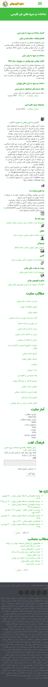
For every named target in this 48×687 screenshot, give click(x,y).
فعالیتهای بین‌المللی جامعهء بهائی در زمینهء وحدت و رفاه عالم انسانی (23, 544)
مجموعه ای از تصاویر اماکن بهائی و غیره (28, 259)
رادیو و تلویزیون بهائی (35, 280)
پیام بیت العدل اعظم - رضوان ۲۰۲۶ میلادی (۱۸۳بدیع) (22, 511)
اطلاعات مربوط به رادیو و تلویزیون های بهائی (26, 284)
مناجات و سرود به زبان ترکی (33, 55)
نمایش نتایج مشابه (26, 469)
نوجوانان (40, 243)
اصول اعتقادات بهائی (28, 306)
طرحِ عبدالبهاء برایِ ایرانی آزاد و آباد (25, 552)
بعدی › (17, 532)
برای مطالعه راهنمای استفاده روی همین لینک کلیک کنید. (20, 449)
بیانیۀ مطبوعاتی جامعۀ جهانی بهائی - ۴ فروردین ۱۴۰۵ (20, 525)
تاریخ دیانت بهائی (30, 353)
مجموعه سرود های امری (34, 104)
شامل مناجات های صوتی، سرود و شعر (28, 235)
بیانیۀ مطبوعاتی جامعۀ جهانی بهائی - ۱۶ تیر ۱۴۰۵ (20, 501)
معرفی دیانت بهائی (29, 386)
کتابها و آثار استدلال (29, 397)
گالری (42, 255)
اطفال (42, 231)
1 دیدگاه (22, 95)
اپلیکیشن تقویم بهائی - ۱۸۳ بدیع (26, 521)
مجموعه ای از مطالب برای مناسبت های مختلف (25, 222)
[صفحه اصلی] (13, 4)
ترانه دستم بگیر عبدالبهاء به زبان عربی (29, 88)
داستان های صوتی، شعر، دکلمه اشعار (29, 247)
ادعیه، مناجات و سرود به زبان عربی (30, 32)
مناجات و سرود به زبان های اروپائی (30, 83)
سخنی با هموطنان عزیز (31, 549)
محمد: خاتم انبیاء (33, 564)
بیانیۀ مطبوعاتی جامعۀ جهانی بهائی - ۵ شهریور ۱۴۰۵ (21, 497)
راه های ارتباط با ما (36, 190)
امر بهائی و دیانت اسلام (27, 323)
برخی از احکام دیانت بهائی (26, 334)
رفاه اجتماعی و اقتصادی (27, 375)
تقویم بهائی (32, 312)
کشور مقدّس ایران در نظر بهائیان (24, 403)
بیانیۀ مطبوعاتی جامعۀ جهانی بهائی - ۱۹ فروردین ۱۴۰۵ (20, 517)
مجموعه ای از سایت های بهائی (31, 272)
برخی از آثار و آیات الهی (27, 328)
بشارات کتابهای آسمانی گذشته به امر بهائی (22, 347)
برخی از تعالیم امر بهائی (27, 340)
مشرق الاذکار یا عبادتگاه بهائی (25, 381)
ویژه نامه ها (39, 218)
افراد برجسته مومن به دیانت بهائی (23, 317)
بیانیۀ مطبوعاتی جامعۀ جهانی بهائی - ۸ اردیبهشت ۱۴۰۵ (24, 506)
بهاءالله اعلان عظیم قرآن (30, 561)
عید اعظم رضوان (33, 555)
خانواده (34, 364)
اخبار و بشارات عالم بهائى (27, 301)
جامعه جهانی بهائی (29, 359)
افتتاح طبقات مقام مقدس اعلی (31, 38)
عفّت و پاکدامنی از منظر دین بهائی (26, 558)
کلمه (34, 458)
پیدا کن (31, 473)
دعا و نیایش (32, 370)
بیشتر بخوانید (32, 95)
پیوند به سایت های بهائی (34, 268)
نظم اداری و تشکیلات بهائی (26, 392)
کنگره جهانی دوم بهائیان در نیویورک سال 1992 (26, 61)
